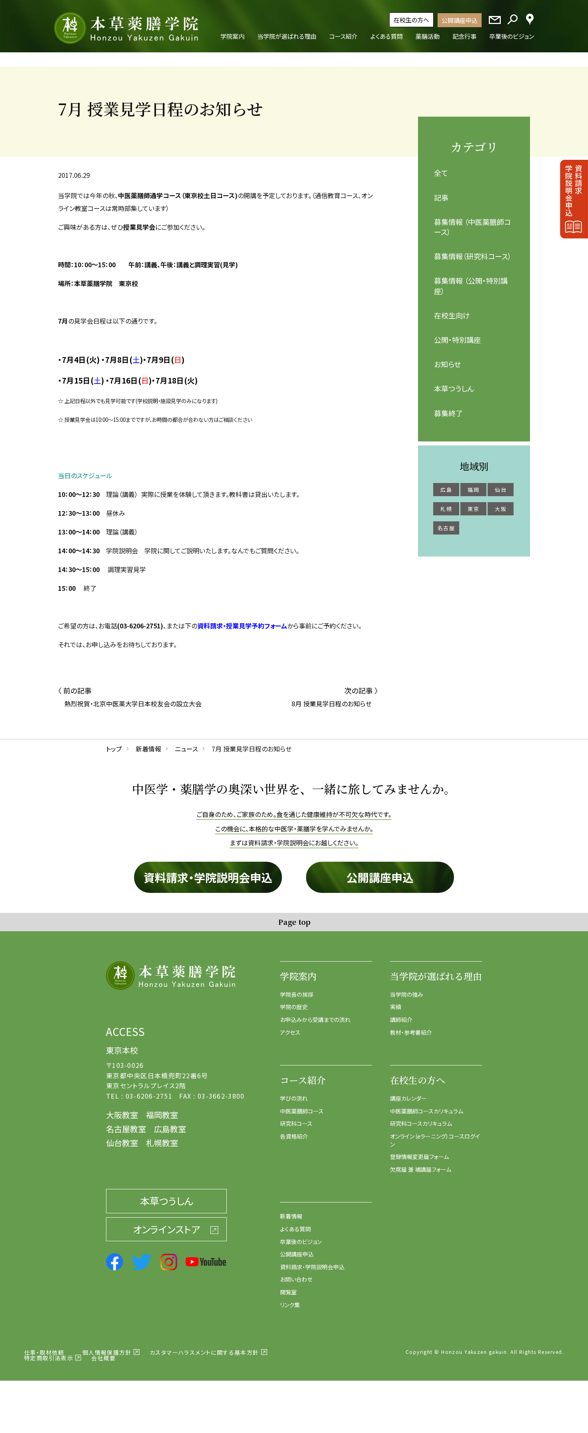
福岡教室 (162, 1115)
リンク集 (290, 1305)
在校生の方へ (411, 20)
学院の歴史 (294, 1007)
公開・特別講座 (457, 339)
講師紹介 (401, 1020)
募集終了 (448, 413)
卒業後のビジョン (301, 1242)
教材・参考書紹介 (411, 1032)
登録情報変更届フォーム (419, 1157)
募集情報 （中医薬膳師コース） (472, 227)
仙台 (500, 489)
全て (441, 172)
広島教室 (170, 1129)
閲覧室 (288, 1292)
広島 (446, 489)
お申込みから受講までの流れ (315, 1020)
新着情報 (291, 1216)
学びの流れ (294, 1098)
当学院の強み (406, 994)
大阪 (500, 509)
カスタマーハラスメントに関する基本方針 (204, 1352)
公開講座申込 (460, 20)
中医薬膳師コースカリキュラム (426, 1111)
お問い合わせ (296, 1279)
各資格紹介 (294, 1136)
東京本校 (122, 1050)
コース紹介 (303, 1080)
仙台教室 (122, 1143)
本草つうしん (454, 388)
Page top (294, 921)
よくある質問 (295, 1229)
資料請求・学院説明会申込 (208, 877)
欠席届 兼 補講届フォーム (420, 1169)
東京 (473, 509)
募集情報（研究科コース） (473, 256)
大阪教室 (122, 1115)
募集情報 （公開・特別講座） (471, 285)
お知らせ (447, 364)
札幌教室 (162, 1143)
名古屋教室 (126, 1129)
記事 (441, 197)
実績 (395, 1007)
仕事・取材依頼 (44, 1352)
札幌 (446, 509)
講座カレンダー (408, 1098)
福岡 (473, 489)
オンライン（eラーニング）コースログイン (435, 1140)
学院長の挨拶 (296, 994)
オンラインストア (166, 1229)
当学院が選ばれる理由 (436, 976)
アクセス (290, 1032)
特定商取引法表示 (48, 1358)
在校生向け (452, 315)
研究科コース (296, 1123)
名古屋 (446, 528)
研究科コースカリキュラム (421, 1123)
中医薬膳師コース (302, 1111)
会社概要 (103, 1358)
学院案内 (298, 976)
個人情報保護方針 (107, 1352)
